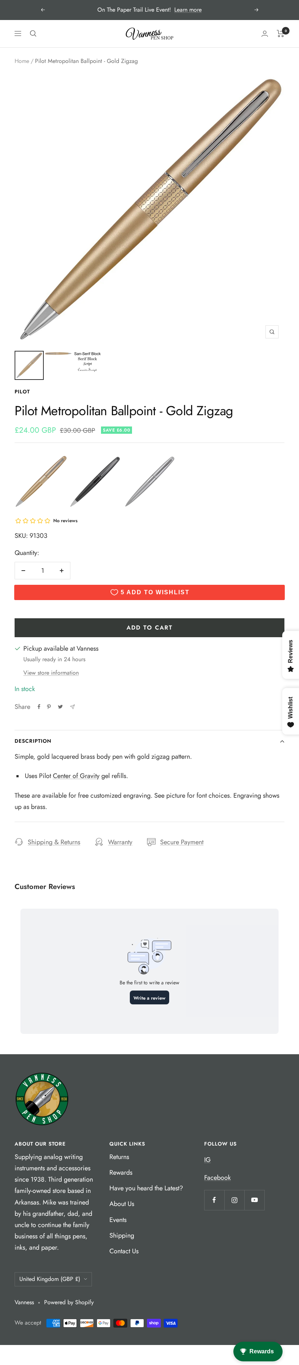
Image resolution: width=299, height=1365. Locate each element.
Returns (119, 1157)
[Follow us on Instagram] (234, 1200)
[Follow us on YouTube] (254, 1200)
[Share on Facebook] (39, 706)
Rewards (120, 1172)
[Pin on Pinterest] (49, 706)
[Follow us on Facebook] (214, 1200)
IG (207, 1159)
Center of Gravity (76, 776)
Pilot (22, 391)
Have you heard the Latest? (146, 1188)
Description (33, 741)
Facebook (217, 1177)
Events (118, 1220)
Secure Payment (181, 842)
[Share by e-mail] (72, 707)
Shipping (121, 1235)
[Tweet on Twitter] (60, 706)
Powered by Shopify (69, 1302)
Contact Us (124, 1251)
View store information (51, 672)
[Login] (264, 34)
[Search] (33, 33)
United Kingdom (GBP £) (49, 1279)
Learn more (188, 9)
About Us (121, 1204)
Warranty (120, 842)
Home (22, 61)
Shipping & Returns (54, 842)
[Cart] (280, 33)
